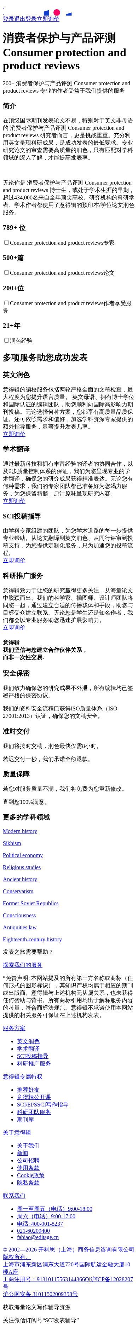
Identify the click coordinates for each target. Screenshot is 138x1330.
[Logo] (3, 6)
